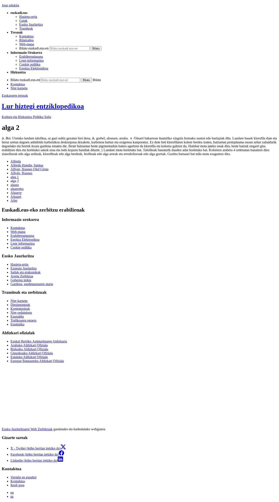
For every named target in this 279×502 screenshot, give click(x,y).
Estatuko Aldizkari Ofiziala (29, 357)
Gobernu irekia (20, 280)
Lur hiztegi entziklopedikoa (43, 106)
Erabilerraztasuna (31, 56)
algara (14, 185)
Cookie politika (29, 64)
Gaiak (23, 20)
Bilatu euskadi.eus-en (34, 48)
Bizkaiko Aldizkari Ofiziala (29, 349)
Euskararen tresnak (15, 95)
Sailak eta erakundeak (25, 272)
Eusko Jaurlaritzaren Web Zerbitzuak (27, 429)
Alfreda (15, 161)
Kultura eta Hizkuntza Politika (26, 117)
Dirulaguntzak (20, 305)
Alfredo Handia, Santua (26, 165)
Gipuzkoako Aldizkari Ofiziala (31, 353)
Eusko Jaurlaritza (31, 24)
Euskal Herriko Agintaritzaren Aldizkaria (38, 341)
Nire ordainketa (21, 312)
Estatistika (17, 324)
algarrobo (17, 189)
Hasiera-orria (28, 17)
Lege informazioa (22, 243)
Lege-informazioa (31, 60)
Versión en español (23, 477)
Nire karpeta (18, 88)
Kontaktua (26, 36)
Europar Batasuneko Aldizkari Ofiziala (37, 361)
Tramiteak (26, 28)
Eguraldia (17, 316)
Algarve (16, 193)
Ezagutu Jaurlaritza (23, 268)
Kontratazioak (20, 308)
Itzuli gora (17, 485)
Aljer (13, 200)
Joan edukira (10, 5)
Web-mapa (26, 44)
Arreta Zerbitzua (21, 276)
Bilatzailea (26, 40)
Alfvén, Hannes (21, 173)
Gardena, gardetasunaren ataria (31, 284)
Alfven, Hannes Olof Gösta (29, 169)
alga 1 (14, 177)
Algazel (15, 196)
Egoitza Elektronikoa (33, 68)
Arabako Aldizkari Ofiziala (29, 345)
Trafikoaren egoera (23, 320)
